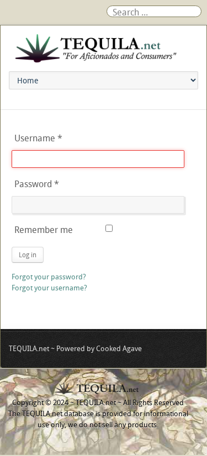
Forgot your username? (49, 288)
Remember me (43, 230)
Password (36, 184)
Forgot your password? (49, 277)
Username (38, 138)
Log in (27, 254)
